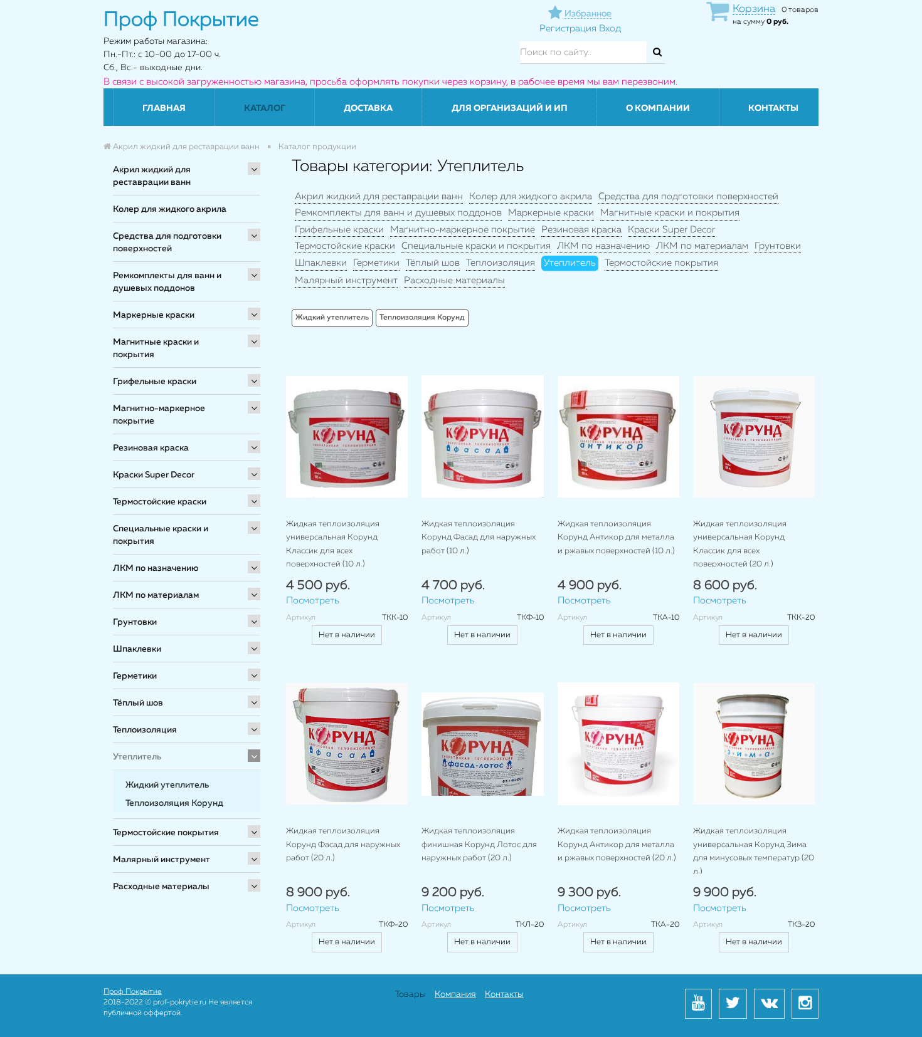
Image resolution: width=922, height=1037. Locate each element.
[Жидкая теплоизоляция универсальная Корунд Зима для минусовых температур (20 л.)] (754, 744)
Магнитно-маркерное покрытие (159, 414)
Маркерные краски (153, 315)
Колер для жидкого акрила (169, 209)
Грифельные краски (154, 381)
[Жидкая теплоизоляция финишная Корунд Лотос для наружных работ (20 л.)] (482, 744)
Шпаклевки (137, 649)
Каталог (264, 108)
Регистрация (567, 28)
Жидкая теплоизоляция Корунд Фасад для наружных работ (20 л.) (343, 844)
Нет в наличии (347, 635)
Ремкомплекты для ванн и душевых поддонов (167, 282)
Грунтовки (135, 622)
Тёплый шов (138, 703)
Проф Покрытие (132, 992)
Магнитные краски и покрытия (156, 348)
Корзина (754, 9)
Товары (410, 994)
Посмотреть (312, 600)
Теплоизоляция (145, 730)
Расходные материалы (161, 886)
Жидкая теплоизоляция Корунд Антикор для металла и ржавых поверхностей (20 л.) (617, 844)
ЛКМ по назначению (156, 568)
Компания (455, 994)
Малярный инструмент (161, 859)
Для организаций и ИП (510, 108)
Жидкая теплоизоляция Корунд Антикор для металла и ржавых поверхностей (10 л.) (616, 537)
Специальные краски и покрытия (160, 535)
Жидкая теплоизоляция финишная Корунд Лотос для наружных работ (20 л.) (479, 844)
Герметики (135, 676)
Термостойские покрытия (166, 832)
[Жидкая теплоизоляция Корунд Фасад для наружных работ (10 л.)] (482, 436)
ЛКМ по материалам (156, 595)
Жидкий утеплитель (167, 785)
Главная (164, 108)
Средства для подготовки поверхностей (167, 242)
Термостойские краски (159, 502)
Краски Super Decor (153, 475)
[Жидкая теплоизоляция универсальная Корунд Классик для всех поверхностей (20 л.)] (754, 436)
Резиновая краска (151, 448)
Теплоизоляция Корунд (174, 803)
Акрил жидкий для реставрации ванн (152, 176)
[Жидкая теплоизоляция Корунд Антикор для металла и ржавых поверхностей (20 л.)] (618, 744)
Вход (610, 28)
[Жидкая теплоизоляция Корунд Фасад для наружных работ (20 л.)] (347, 744)
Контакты (773, 108)
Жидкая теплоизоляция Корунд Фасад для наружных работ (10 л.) (478, 537)
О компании (658, 108)
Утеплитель (137, 757)
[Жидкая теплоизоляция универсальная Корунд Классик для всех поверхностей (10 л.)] (347, 436)
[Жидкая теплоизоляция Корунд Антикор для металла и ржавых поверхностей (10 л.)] (618, 436)
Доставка (368, 108)
